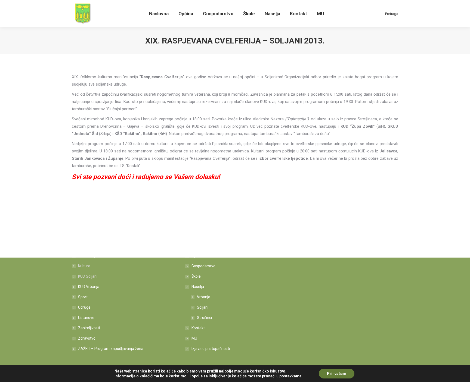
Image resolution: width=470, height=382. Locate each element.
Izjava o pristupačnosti (210, 348)
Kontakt (198, 328)
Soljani (202, 307)
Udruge (84, 307)
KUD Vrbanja (88, 286)
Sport (83, 297)
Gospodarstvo (203, 266)
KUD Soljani (87, 276)
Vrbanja (203, 297)
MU (194, 338)
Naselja (197, 286)
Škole (196, 276)
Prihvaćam (336, 373)
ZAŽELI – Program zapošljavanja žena (110, 348)
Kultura (84, 266)
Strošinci (204, 317)
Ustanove (86, 317)
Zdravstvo (86, 338)
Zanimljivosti (89, 328)
